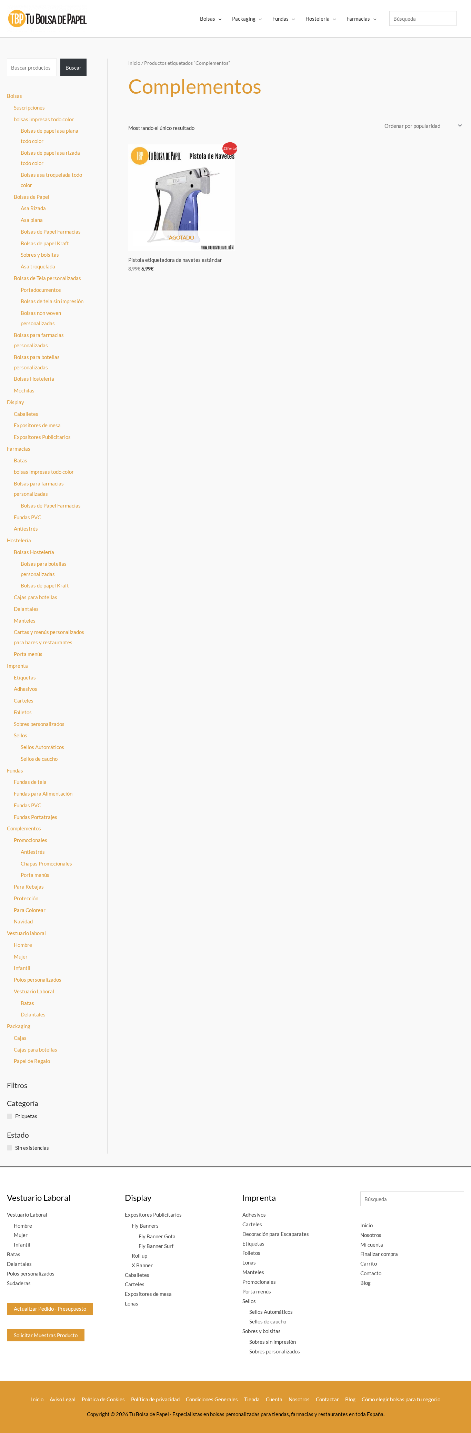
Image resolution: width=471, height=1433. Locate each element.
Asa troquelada (38, 266)
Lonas (131, 1303)
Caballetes (26, 414)
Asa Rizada (33, 208)
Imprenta (17, 666)
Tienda (252, 1399)
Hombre (23, 945)
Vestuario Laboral (34, 991)
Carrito (368, 1263)
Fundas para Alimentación (43, 793)
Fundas (280, 19)
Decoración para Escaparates (275, 1234)
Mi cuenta (371, 1244)
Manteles (25, 620)
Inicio (134, 63)
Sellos (20, 735)
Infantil (22, 968)
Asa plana (32, 220)
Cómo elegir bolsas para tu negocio (401, 1399)
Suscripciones (29, 107)
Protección (26, 898)
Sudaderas (19, 1283)
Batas (20, 460)
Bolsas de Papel (31, 197)
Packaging (243, 19)
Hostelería (317, 19)
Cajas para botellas (35, 597)
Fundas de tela (30, 782)
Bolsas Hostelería (34, 379)
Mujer (21, 956)
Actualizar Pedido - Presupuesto (50, 1309)
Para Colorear (30, 910)
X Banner (142, 1265)
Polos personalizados (37, 979)
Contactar (327, 1399)
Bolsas (207, 19)
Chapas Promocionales (46, 863)
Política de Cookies (103, 1399)
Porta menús (28, 654)
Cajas (20, 1038)
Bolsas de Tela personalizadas (47, 278)
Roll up (139, 1255)
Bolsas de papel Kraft (45, 243)
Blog (365, 1283)
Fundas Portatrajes (35, 817)
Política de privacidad (155, 1399)
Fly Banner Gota (157, 1236)
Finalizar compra (379, 1254)
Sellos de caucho (39, 759)
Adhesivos (25, 689)
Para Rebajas (29, 886)
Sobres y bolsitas (40, 255)
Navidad (23, 921)
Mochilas (24, 390)
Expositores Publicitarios (42, 437)
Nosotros (370, 1235)
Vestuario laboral (26, 933)
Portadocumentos (41, 290)
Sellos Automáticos (42, 747)
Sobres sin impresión (272, 1342)
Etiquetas (25, 677)
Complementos (24, 828)
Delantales (26, 609)
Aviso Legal (63, 1399)
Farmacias (358, 19)
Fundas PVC (27, 517)
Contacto (370, 1273)
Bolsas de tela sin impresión (52, 301)
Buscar (73, 67)
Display (15, 402)
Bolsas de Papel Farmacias (51, 231)
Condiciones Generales (212, 1399)
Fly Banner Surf (156, 1246)
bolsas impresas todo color (44, 119)
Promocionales (30, 840)
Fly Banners (145, 1225)
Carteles (23, 700)
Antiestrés (26, 528)
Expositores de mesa (37, 425)
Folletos (23, 712)
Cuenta (274, 1399)
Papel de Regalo (32, 1061)
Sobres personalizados (39, 724)
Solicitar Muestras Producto (46, 1335)
